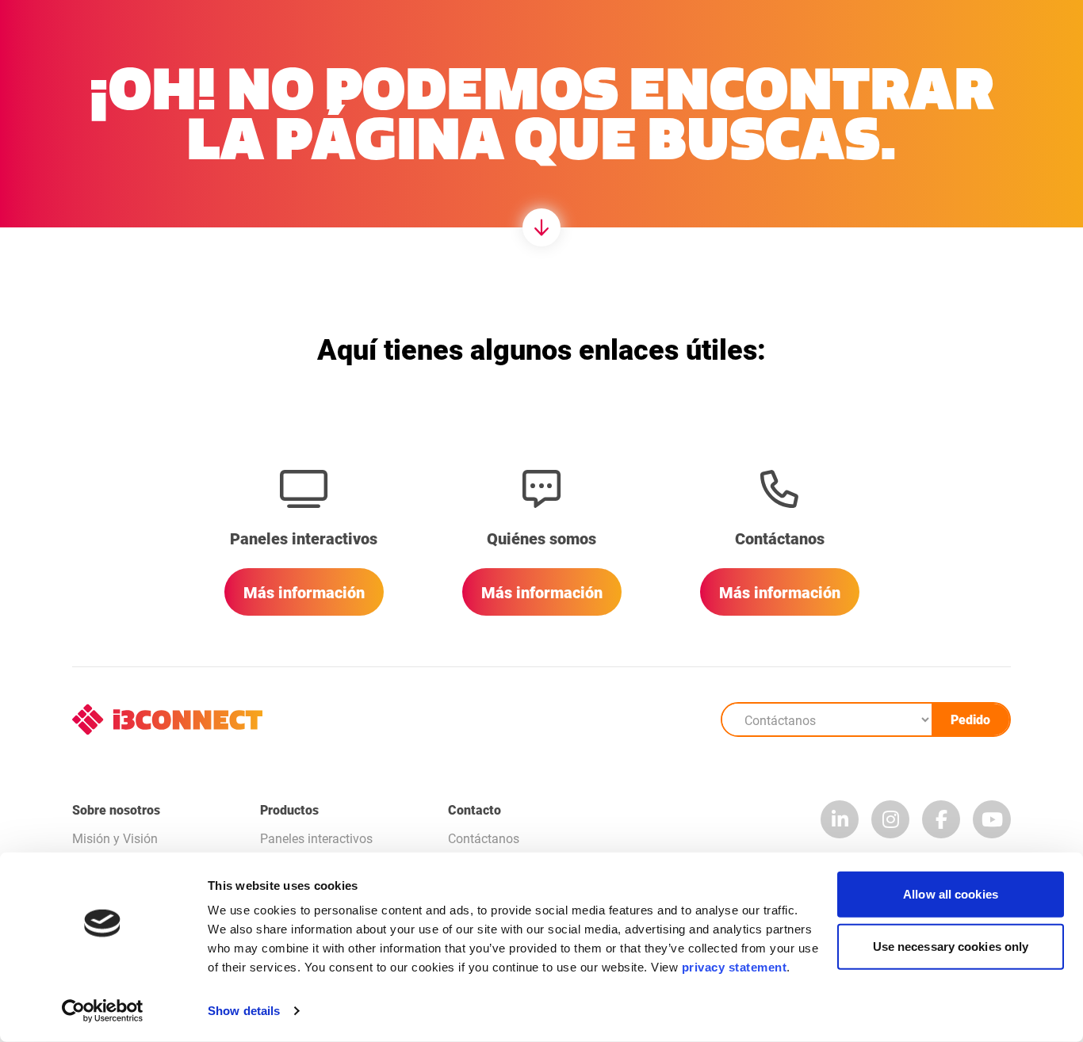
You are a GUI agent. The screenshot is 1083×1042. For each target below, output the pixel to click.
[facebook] (941, 819)
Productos (289, 809)
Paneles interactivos (316, 838)
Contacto (474, 809)
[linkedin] (840, 819)
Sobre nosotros (116, 809)
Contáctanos (483, 838)
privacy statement (734, 967)
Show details (244, 1010)
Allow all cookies (950, 894)
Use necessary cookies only (951, 945)
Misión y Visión (115, 838)
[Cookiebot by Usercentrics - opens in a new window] (102, 1011)
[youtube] (992, 819)
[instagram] (890, 819)
